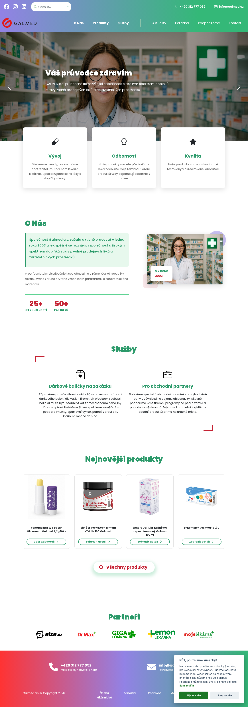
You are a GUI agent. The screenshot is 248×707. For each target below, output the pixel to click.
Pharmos (154, 693)
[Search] (67, 6)
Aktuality (159, 23)
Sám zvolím (186, 685)
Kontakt (235, 23)
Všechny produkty (126, 567)
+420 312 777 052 (76, 665)
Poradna (182, 23)
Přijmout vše (194, 695)
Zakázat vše (225, 695)
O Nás (79, 23)
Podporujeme (209, 23)
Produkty (101, 23)
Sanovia (129, 693)
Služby (123, 23)
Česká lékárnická (104, 695)
